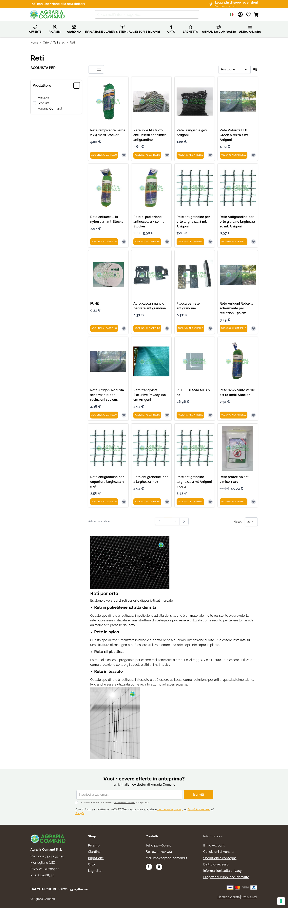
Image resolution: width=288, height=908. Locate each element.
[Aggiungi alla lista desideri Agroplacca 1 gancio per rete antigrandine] (167, 328)
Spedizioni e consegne (220, 858)
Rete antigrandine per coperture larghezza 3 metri (107, 481)
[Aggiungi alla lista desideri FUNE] (124, 328)
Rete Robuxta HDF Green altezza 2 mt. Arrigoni (234, 135)
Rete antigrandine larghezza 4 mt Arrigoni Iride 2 (194, 481)
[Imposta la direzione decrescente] (255, 69)
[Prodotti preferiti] (248, 14)
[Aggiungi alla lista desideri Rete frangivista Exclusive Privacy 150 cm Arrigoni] (167, 415)
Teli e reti (59, 42)
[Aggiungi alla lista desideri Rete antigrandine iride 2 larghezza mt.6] (167, 501)
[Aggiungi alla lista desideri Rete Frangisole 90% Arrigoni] (210, 155)
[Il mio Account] (240, 14)
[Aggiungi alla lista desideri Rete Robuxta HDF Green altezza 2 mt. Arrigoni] (253, 155)
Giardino (94, 852)
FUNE (94, 303)
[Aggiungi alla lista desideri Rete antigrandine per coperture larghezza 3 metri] (124, 501)
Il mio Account (213, 845)
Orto (46, 42)
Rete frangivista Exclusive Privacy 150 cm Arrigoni (149, 394)
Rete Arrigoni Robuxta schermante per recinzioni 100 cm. (107, 394)
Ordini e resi (249, 897)
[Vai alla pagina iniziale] (47, 14)
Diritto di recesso (216, 864)
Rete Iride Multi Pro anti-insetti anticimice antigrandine (150, 135)
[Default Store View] (231, 14)
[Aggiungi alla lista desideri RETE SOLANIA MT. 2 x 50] (210, 415)
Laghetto (95, 871)
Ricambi (94, 845)
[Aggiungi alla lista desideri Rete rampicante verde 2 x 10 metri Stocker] (253, 415)
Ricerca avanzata (229, 897)
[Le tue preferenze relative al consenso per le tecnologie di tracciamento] (281, 901)
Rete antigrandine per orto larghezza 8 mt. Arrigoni (193, 221)
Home (34, 42)
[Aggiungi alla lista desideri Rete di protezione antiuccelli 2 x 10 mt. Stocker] (167, 241)
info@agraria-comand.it (170, 858)
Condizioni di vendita (218, 852)
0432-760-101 (161, 845)
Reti (72, 42)
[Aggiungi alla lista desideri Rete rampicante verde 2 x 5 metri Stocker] (124, 155)
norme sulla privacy (170, 809)
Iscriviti (198, 794)
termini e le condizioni (124, 802)
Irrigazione (96, 858)
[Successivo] (184, 521)
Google (79, 813)
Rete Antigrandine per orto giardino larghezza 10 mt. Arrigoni (237, 221)
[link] (159, 521)
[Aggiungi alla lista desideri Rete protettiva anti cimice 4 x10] (253, 501)
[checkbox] (93, 69)
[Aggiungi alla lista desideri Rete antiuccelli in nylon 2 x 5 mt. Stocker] (124, 241)
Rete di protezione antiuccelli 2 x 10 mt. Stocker (148, 221)
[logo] (48, 838)
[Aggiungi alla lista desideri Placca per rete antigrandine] (210, 328)
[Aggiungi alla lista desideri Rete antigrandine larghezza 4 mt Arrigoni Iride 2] (210, 501)
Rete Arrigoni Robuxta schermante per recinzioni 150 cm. (236, 308)
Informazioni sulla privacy (222, 871)
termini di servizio (199, 809)
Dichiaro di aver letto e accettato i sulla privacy (114, 802)
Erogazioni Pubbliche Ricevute (226, 877)
